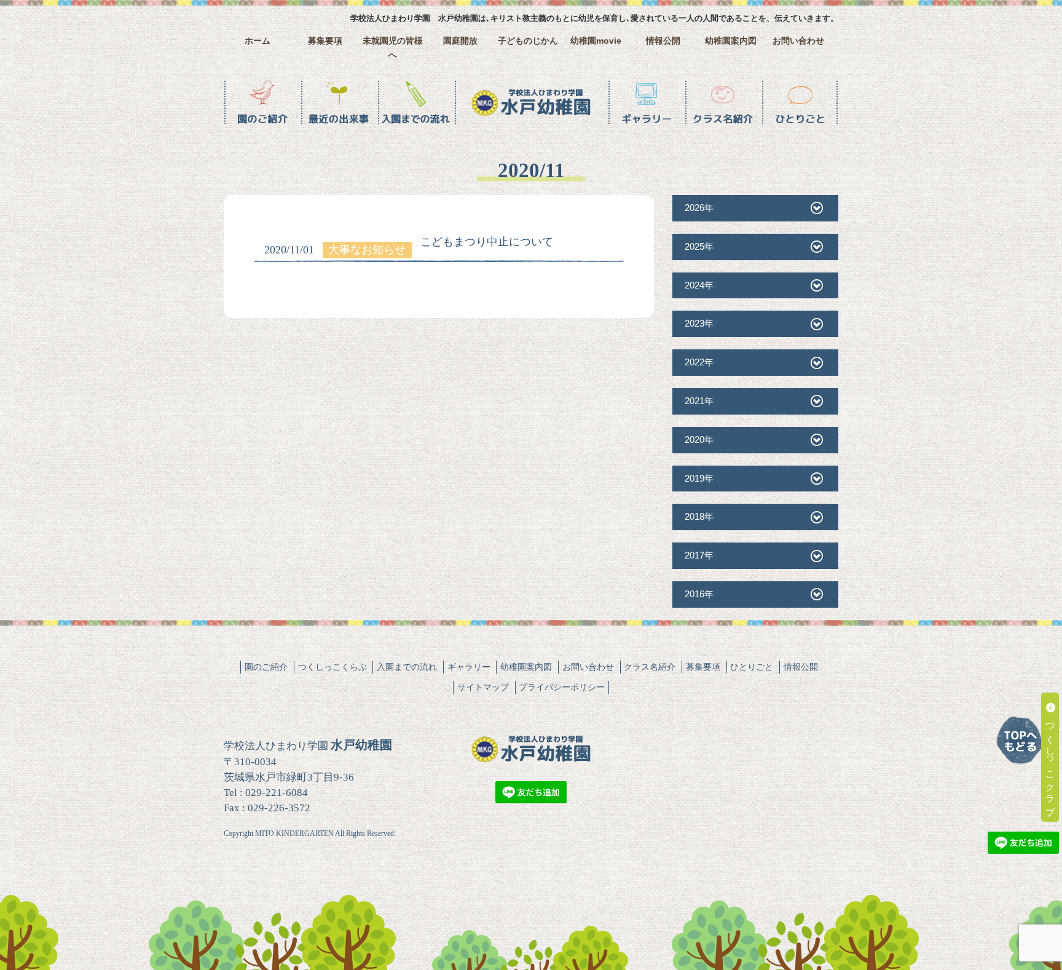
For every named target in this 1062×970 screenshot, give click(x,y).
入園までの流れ (407, 667)
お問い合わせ (798, 41)
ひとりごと (751, 667)
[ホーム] (531, 103)
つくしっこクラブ (1050, 762)
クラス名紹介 (649, 667)
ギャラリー (468, 667)
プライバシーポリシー (562, 687)
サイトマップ (483, 687)
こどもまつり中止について (486, 242)
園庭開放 (460, 41)
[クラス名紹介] (723, 103)
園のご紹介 (266, 667)
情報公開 (663, 41)
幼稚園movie (595, 41)
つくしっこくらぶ (332, 667)
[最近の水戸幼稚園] (339, 103)
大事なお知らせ (367, 250)
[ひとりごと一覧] (799, 103)
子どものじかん (528, 41)
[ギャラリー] (646, 103)
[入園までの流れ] (415, 103)
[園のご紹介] (262, 103)
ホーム (257, 41)
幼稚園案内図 (731, 41)
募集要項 (325, 41)
